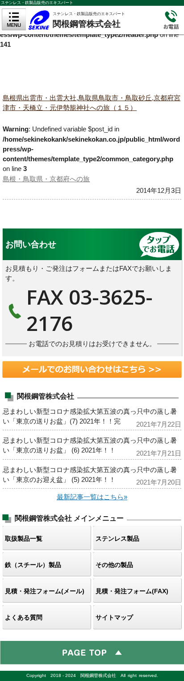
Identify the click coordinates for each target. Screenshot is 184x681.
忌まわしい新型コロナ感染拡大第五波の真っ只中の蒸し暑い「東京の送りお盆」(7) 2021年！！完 (92, 415)
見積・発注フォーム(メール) (44, 591)
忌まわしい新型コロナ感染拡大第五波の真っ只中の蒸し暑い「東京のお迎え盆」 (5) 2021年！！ (92, 474)
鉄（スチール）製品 (33, 564)
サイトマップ (114, 617)
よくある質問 (23, 617)
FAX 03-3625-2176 (92, 292)
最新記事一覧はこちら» (92, 497)
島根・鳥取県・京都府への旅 (46, 179)
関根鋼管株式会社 (93, 18)
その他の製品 (114, 564)
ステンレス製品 (117, 538)
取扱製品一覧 (23, 538)
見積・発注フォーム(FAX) (132, 591)
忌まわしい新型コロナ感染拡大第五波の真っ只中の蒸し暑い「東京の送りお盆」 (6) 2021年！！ (92, 444)
